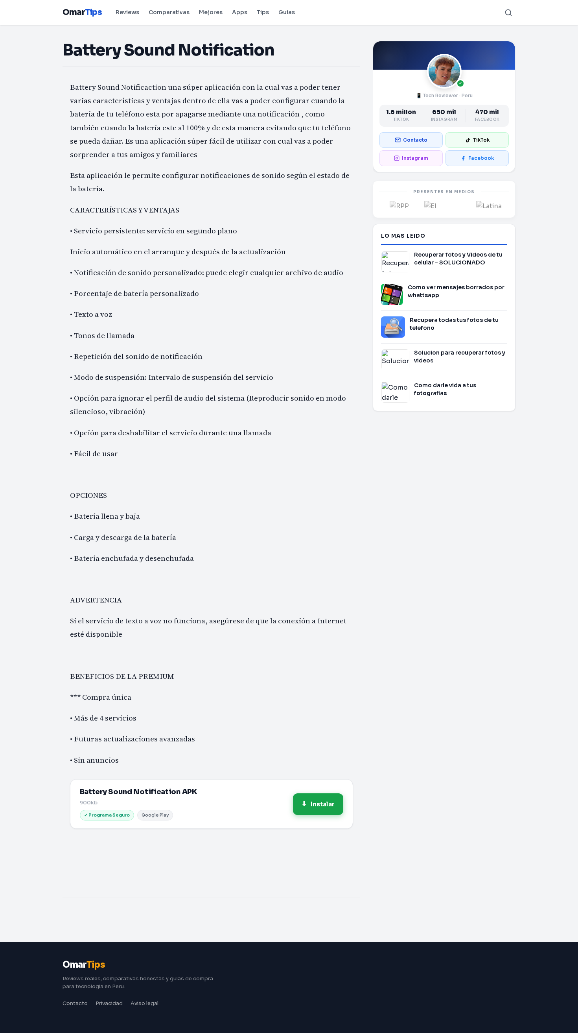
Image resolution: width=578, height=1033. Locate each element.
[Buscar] (508, 13)
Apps (239, 12)
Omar (82, 12)
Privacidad (109, 1003)
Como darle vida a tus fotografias (445, 389)
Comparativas (169, 12)
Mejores (211, 12)
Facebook (481, 158)
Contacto (415, 140)
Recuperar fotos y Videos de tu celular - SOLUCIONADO (458, 258)
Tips (263, 12)
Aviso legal (144, 1003)
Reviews (127, 12)
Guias (286, 12)
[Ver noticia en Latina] (489, 205)
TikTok (481, 140)
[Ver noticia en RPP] (399, 205)
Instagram (415, 158)
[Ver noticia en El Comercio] (444, 205)
